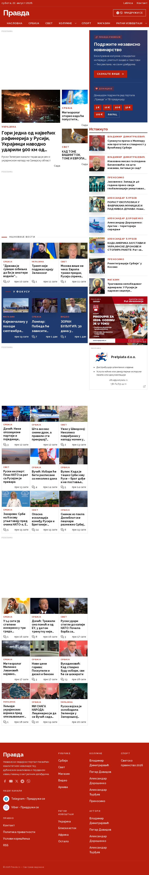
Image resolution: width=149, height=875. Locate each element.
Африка (63, 834)
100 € (99, 114)
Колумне (65, 23)
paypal (112, 114)
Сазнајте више (108, 74)
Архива (63, 787)
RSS (5, 845)
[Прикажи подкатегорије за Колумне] (76, 23)
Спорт (86, 23)
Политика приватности (19, 832)
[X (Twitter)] (16, 781)
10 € (107, 107)
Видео (62, 780)
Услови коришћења (16, 838)
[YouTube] (11, 781)
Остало (63, 841)
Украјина (64, 821)
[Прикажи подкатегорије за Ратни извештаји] (146, 23)
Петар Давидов (100, 771)
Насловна (14, 23)
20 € (117, 107)
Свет (49, 23)
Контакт (142, 3)
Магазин (104, 23)
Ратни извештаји (129, 23)
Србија (34, 23)
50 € (128, 107)
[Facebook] (5, 781)
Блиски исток (67, 828)
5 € (98, 107)
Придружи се (133, 12)
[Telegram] (22, 781)
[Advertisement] (45, 61)
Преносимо (97, 801)
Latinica (128, 3)
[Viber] (28, 781)
